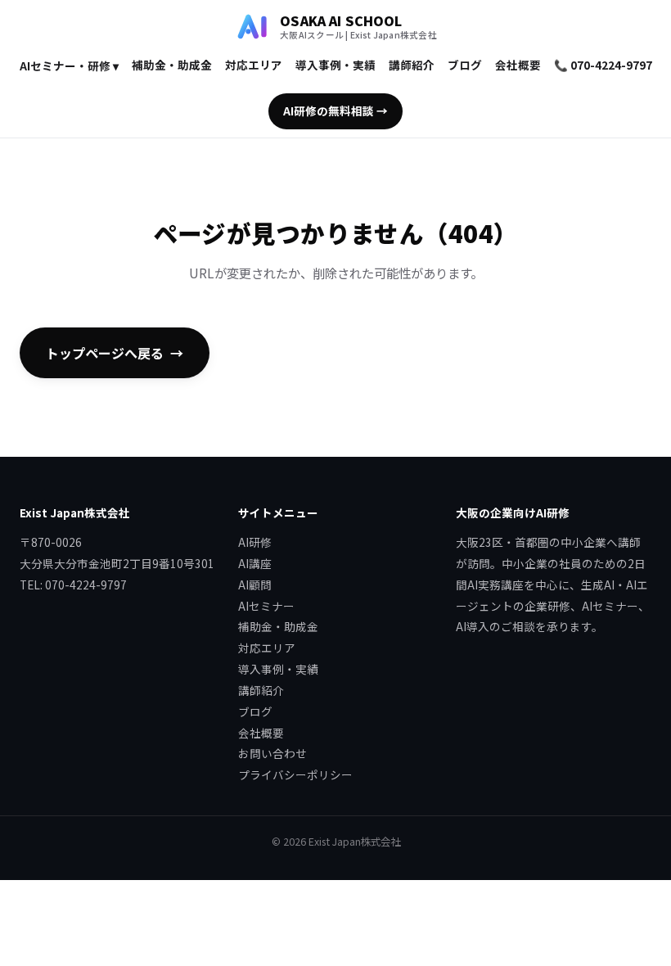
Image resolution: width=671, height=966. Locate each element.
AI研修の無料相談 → (335, 110)
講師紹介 (412, 64)
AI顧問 (255, 584)
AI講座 (255, 563)
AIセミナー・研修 (69, 65)
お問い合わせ (272, 753)
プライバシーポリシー (295, 774)
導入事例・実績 (335, 64)
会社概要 (518, 64)
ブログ (465, 64)
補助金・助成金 (172, 64)
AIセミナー (266, 606)
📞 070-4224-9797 (603, 64)
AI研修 (255, 542)
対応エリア (253, 64)
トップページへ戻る (105, 353)
